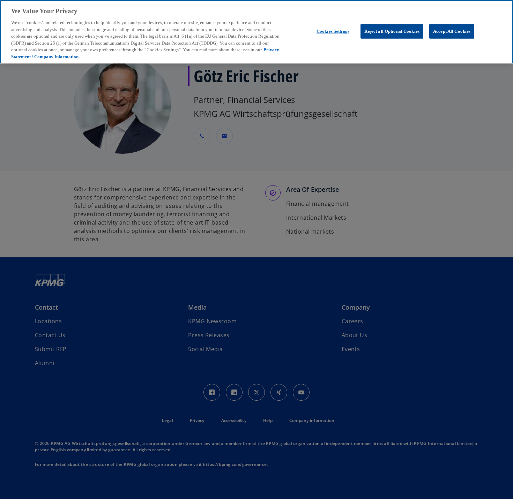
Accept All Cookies (451, 31)
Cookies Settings (333, 31)
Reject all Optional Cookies (391, 31)
